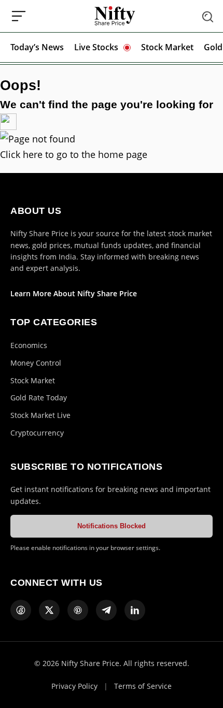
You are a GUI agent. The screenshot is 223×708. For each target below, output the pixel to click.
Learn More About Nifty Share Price (73, 293)
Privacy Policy (74, 686)
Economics (28, 345)
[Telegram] (106, 610)
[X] (49, 610)
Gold (213, 47)
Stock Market (167, 47)
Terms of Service (143, 686)
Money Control (35, 363)
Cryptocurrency (37, 433)
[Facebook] (20, 610)
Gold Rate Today (38, 397)
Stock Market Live (40, 415)
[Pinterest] (77, 610)
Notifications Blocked (111, 526)
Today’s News (37, 47)
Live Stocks (96, 47)
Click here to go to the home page (73, 154)
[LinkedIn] (134, 610)
